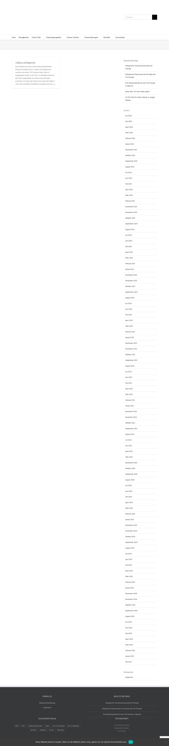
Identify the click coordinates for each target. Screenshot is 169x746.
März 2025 (129, 195)
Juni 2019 (128, 559)
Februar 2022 (130, 400)
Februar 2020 (130, 514)
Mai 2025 (128, 184)
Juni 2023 (128, 309)
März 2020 (129, 508)
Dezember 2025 (131, 150)
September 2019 (131, 542)
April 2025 (129, 189)
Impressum (47, 707)
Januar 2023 (129, 337)
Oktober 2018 (130, 605)
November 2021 (131, 417)
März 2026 (129, 132)
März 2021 (129, 457)
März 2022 (129, 394)
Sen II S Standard (73, 726)
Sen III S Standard (58, 726)
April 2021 (129, 451)
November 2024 (131, 212)
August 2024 (129, 229)
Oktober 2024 (130, 218)
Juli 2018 (128, 622)
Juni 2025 (128, 178)
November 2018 (131, 599)
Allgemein (129, 677)
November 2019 (131, 531)
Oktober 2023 (130, 286)
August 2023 (129, 298)
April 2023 (129, 320)
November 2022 (131, 349)
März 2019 (129, 576)
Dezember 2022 (131, 343)
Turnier (51, 730)
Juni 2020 (128, 491)
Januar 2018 (129, 656)
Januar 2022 (129, 406)
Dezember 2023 (131, 275)
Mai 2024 (128, 246)
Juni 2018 (128, 628)
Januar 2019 (129, 588)
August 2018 (129, 616)
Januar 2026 (129, 144)
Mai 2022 (128, 383)
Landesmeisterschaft (35, 726)
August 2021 (129, 434)
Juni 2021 (128, 446)
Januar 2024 (129, 269)
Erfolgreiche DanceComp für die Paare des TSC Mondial (122, 708)
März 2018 (129, 645)
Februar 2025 (130, 201)
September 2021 (131, 428)
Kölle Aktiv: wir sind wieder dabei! (137, 91)
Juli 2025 (128, 172)
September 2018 (131, 610)
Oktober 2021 (130, 423)
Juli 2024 (128, 235)
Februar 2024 (130, 263)
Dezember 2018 (131, 593)
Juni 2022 (128, 377)
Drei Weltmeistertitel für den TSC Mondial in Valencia (122, 714)
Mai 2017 (128, 662)
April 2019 (129, 571)
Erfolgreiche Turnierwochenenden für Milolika (122, 703)
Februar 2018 (130, 650)
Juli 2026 (128, 116)
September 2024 (131, 224)
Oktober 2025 (130, 155)
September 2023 (131, 292)
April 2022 (129, 389)
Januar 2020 (129, 519)
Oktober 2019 (130, 536)
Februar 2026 (130, 138)
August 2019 (129, 548)
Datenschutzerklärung (47, 703)
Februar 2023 (130, 332)
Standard (43, 730)
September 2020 (131, 474)
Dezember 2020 (131, 463)
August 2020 (129, 480)
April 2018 (129, 639)
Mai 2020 (128, 497)
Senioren (34, 730)
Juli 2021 (128, 440)
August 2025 (129, 167)
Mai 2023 (128, 315)
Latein (47, 726)
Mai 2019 (128, 565)
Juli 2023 (128, 303)
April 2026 (129, 127)
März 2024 (129, 258)
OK (131, 742)
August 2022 (129, 366)
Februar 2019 (130, 582)
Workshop (60, 730)
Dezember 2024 (131, 207)
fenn (23, 726)
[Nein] (165, 742)
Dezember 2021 (131, 411)
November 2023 (131, 281)
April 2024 (129, 252)
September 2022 (131, 360)
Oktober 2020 (130, 468)
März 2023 (129, 326)
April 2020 (129, 502)
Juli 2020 (128, 485)
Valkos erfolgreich (25, 62)
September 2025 (131, 161)
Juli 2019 (128, 554)
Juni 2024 (128, 241)
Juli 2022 (128, 371)
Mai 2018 (128, 633)
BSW (16, 726)
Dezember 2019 (131, 525)
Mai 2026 (128, 121)
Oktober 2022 (130, 354)
